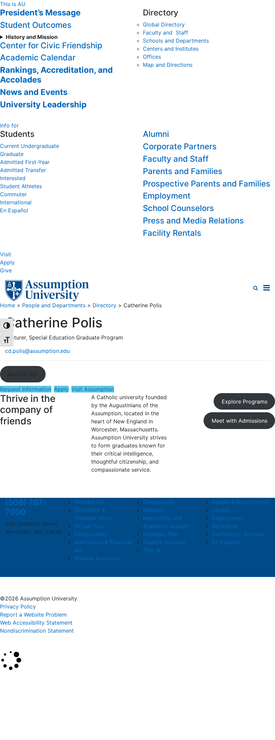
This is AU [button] (12, 4)
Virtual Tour (89, 526)
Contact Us (88, 501)
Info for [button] (9, 125)
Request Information (25, 389)
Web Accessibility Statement (36, 622)
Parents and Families (182, 171)
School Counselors (178, 208)
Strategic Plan (160, 534)
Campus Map (91, 534)
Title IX (151, 550)
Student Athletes (21, 186)
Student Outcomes (35, 25)
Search (14, 717)
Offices (152, 56)
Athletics (154, 510)
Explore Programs (244, 401)
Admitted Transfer (23, 170)
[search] (255, 287)
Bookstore (225, 526)
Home (7, 305)
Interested (12, 178)
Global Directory (164, 24)
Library (221, 510)
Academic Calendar (37, 57)
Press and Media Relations (193, 220)
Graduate (11, 154)
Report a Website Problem (33, 614)
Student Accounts (96, 558)
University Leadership (43, 104)
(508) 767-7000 (26, 507)
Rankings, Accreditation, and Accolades (56, 75)
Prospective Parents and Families (206, 184)
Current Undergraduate (29, 146)
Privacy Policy (18, 606)
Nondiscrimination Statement (37, 630)
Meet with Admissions (239, 420)
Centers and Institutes (171, 48)
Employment (166, 196)
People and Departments (54, 305)
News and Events (33, 92)
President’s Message (40, 12)
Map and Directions (167, 64)
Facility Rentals (172, 233)
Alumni (156, 134)
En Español (14, 210)
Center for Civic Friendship (51, 45)
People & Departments (240, 501)
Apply (7, 262)
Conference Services (238, 534)
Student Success (164, 542)
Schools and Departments (176, 40)
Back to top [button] (23, 374)
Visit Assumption (92, 389)
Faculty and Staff (165, 32)
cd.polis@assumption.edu (37, 351)
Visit (5, 254)
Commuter (13, 194)
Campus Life (159, 501)
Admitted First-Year (25, 162)
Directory (104, 305)
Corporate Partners (180, 146)
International (16, 202)
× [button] (7, 680)
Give (6, 270)
